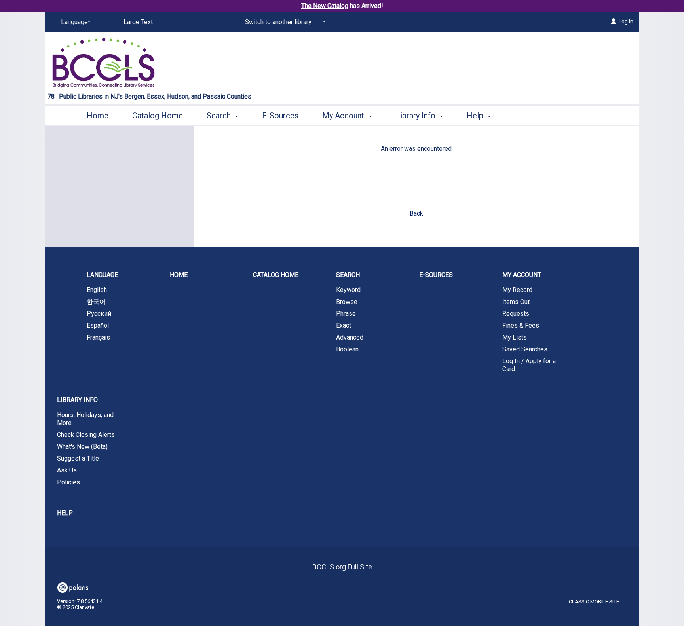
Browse (346, 301)
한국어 (96, 301)
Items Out (516, 301)
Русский (99, 313)
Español (98, 325)
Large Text (138, 22)
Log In (626, 21)
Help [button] (476, 115)
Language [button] (102, 275)
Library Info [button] (416, 115)
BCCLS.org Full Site (342, 567)
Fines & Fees (520, 325)
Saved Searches (524, 349)
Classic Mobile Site (594, 602)
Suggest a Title (78, 458)
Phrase (346, 313)
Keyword (348, 290)
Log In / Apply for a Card (529, 365)
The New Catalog (324, 5)
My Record (517, 290)
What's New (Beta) (82, 446)
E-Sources (280, 115)
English (97, 290)
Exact (343, 325)
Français (98, 337)
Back (416, 213)
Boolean (347, 349)
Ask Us (67, 470)
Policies (68, 482)
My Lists (514, 337)
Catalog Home (157, 115)
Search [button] (220, 115)
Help (65, 513)
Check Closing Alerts (86, 434)
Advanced (349, 337)
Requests (515, 313)
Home (97, 115)
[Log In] (613, 21)
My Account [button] (344, 115)
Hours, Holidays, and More (85, 419)
